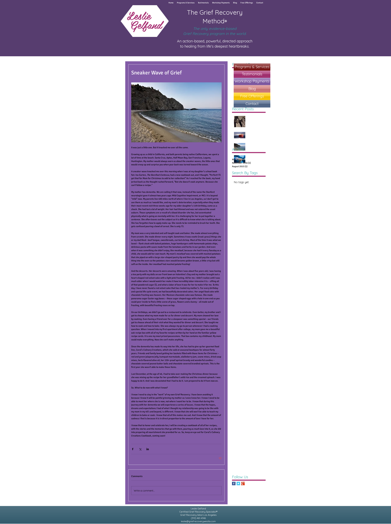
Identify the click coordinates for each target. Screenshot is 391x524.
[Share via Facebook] (132, 449)
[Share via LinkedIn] (147, 449)
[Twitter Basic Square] (238, 483)
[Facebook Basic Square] (234, 483)
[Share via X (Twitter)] (140, 449)
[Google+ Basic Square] (243, 483)
